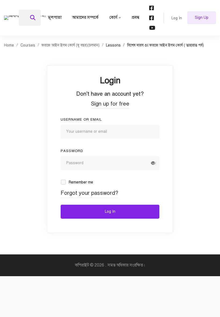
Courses (27, 45)
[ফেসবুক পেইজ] (151, 8)
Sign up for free (110, 103)
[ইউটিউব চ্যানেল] (152, 28)
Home (9, 45)
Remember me (80, 182)
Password (72, 151)
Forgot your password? (89, 193)
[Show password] (153, 163)
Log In (110, 211)
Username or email (81, 119)
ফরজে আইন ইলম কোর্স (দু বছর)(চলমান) (71, 45)
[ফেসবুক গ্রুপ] (151, 18)
